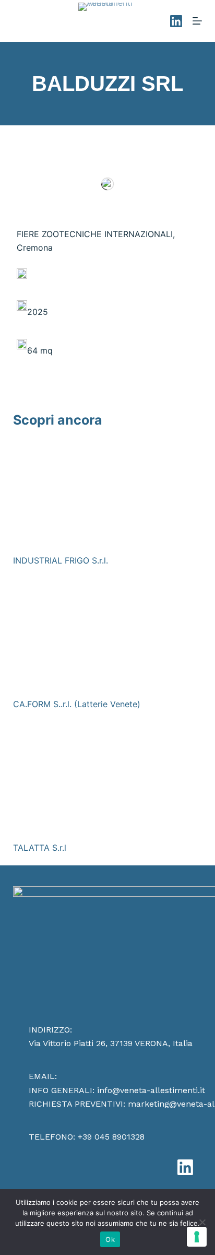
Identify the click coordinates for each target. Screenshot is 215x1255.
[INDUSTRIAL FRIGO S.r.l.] (107, 492)
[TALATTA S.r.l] (107, 779)
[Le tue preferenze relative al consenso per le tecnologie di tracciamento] (197, 1237)
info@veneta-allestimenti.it (151, 1090)
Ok (110, 1239)
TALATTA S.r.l (39, 847)
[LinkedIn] (176, 21)
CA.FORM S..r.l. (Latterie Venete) (76, 704)
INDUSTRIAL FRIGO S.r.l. (60, 560)
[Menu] (197, 21)
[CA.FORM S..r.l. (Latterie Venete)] (107, 636)
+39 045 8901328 (111, 1137)
